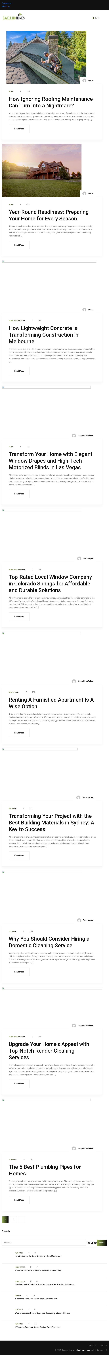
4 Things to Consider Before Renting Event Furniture (37, 1327)
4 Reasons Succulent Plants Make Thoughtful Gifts (36, 1299)
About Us (6, 6)
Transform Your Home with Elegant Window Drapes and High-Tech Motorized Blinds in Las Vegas (50, 461)
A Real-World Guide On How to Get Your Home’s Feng (38, 1270)
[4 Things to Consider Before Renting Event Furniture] (7, 1327)
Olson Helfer (87, 797)
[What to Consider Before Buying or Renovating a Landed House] (7, 1313)
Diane (90, 80)
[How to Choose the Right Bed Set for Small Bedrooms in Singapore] (7, 1256)
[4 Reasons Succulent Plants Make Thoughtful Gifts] (7, 1299)
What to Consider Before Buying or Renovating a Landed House (42, 1313)
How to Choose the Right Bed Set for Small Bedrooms (38, 1256)
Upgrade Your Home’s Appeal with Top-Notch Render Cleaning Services (49, 1051)
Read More (19, 129)
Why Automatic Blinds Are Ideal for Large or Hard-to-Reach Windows (45, 1285)
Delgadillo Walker (85, 436)
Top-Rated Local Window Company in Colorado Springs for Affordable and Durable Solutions (50, 583)
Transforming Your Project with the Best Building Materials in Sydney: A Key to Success (51, 822)
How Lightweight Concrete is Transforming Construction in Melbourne (43, 335)
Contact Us (6, 3)
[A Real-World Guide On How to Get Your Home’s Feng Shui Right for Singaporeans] (7, 1270)
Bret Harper (88, 558)
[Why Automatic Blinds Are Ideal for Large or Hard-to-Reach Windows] (7, 1285)
